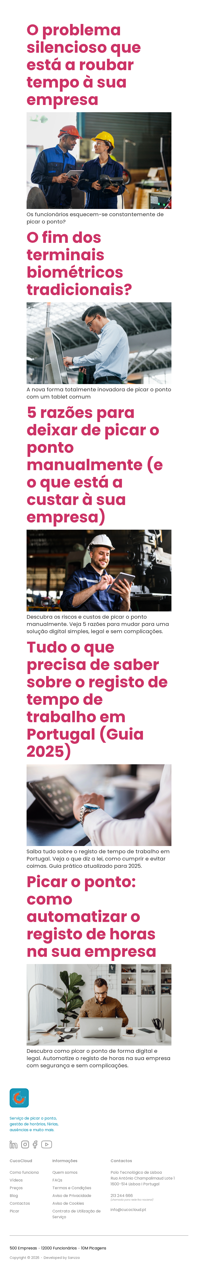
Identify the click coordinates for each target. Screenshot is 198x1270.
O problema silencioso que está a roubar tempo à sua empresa (84, 64)
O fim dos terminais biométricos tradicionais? (79, 263)
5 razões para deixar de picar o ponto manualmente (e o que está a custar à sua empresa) (95, 465)
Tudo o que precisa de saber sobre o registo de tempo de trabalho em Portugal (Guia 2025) (97, 699)
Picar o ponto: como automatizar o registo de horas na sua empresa (91, 916)
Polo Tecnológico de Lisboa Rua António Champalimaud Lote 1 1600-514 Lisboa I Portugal (143, 1178)
